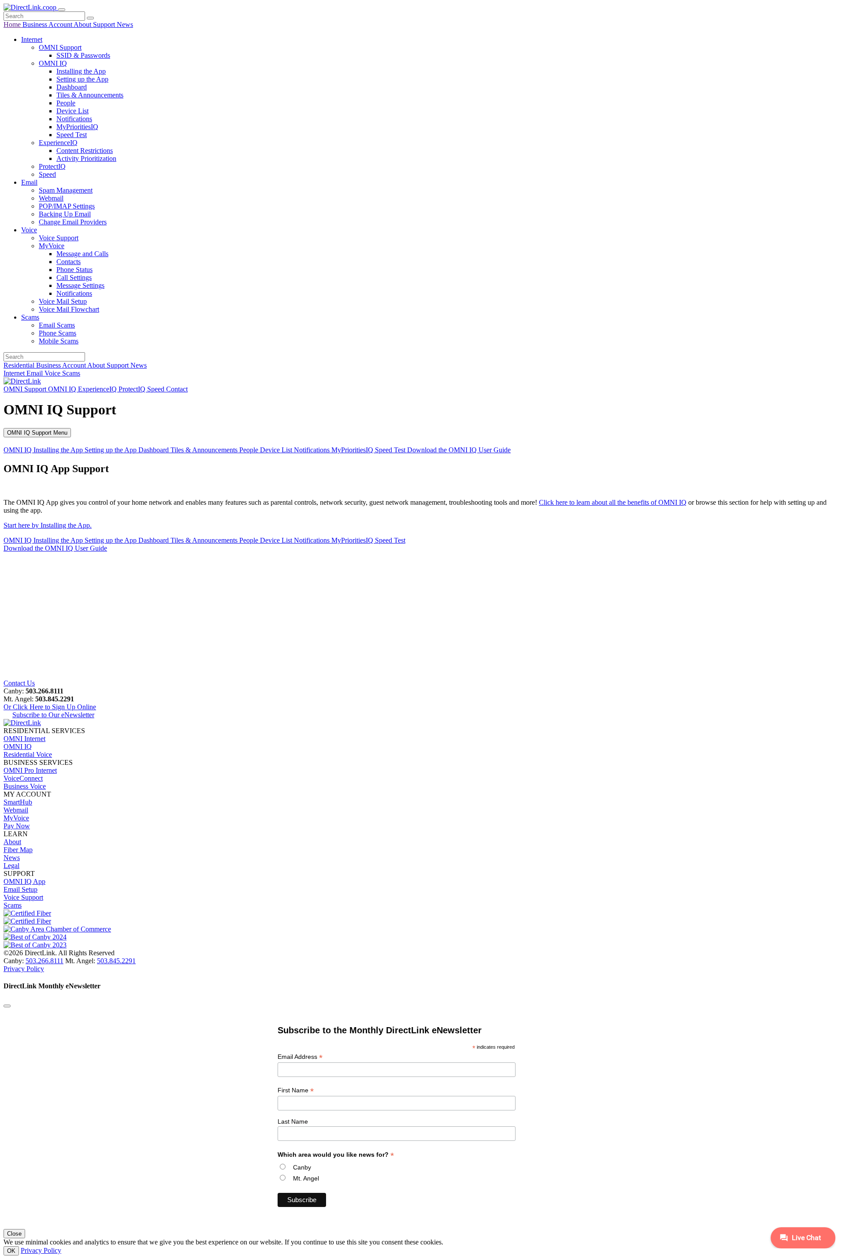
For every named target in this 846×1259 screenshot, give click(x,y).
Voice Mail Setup (63, 301)
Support (105, 24)
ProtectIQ (52, 166)
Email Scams (57, 325)
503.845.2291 (116, 961)
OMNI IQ (53, 63)
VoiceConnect (23, 778)
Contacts (68, 261)
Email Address (300, 1057)
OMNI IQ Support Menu (37, 432)
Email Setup (20, 889)
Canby (302, 1167)
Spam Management (66, 190)
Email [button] (29, 182)
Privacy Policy (24, 968)
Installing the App (81, 71)
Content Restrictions (84, 150)
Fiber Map (18, 849)
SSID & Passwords (83, 55)
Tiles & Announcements (89, 95)
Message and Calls (82, 253)
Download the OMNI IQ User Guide (459, 450)
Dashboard (71, 87)
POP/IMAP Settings (67, 206)
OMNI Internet (24, 738)
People (65, 103)
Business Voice (25, 786)
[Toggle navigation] (61, 9)
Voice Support (58, 238)
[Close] (7, 1006)
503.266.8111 (44, 961)
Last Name (293, 1121)
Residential (20, 365)
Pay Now (17, 826)
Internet (15, 373)
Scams (71, 373)
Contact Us (19, 683)
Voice (53, 373)
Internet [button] (31, 39)
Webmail (51, 198)
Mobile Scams (58, 341)
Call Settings (74, 277)
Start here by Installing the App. (48, 525)
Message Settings (80, 285)
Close (14, 1233)
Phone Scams (57, 333)
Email (35, 373)
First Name (296, 1090)
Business (35, 24)
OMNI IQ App (24, 881)
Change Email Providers (73, 222)
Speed (47, 174)
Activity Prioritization (86, 158)
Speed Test (71, 134)
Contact (177, 389)
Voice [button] (29, 230)
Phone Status (74, 269)
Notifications (74, 119)
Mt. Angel (306, 1178)
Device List (72, 111)
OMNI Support (60, 47)
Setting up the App (82, 79)
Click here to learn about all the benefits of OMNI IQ (612, 502)
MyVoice (51, 246)
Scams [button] (30, 317)
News (125, 24)
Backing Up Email (65, 214)
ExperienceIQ (58, 142)
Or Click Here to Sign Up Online (50, 707)
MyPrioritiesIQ (77, 126)
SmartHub (18, 802)
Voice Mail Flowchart (69, 309)
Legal (11, 865)
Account (61, 24)
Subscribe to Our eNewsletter (53, 715)
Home (13, 24)
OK (11, 1251)
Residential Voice (28, 754)
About (83, 24)
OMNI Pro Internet (30, 770)
